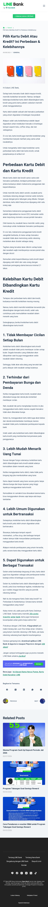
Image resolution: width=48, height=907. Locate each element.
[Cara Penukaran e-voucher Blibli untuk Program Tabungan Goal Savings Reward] (24, 809)
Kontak (24, 865)
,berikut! (22, 656)
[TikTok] (35, 873)
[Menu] (44, 6)
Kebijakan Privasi (32, 895)
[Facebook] (7, 690)
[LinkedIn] (24, 690)
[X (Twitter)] (15, 690)
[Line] (12, 873)
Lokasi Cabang (15, 895)
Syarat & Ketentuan (24, 903)
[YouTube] (26, 873)
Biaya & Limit (36, 861)
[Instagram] (22, 873)
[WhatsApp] (32, 690)
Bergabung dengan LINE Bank (17, 861)
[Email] (41, 690)
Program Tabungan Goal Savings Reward (21, 788)
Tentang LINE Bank (15, 857)
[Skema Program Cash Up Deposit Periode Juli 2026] (24, 735)
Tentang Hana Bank (32, 857)
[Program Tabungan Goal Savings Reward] (24, 773)
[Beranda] (4, 28)
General (16, 52)
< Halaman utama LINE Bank (24, 16)
